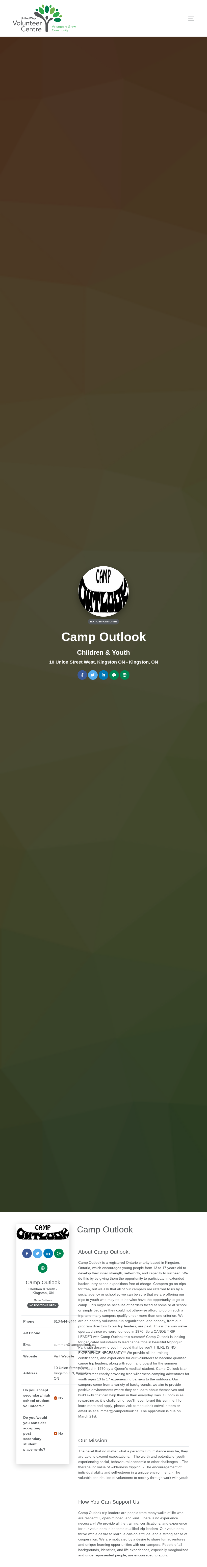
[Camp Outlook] (42, 1232)
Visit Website (64, 1356)
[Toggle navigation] (189, 18)
